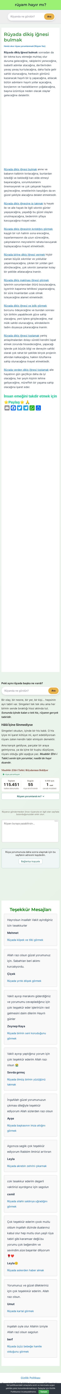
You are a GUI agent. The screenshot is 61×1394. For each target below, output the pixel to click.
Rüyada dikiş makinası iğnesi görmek (26, 280)
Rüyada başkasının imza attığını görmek (26, 1128)
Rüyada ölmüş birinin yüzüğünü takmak (26, 1082)
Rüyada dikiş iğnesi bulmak (20, 169)
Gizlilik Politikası (30, 1377)
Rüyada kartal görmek (20, 1311)
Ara (49, 16)
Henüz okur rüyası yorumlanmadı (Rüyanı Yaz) (25, 46)
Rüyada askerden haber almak (25, 1270)
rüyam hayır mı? (30, 4)
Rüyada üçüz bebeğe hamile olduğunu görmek (24, 1349)
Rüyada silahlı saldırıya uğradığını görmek (27, 1204)
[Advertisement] (30, 132)
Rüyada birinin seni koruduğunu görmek (26, 1036)
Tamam (43, 1392)
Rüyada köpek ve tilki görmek (25, 939)
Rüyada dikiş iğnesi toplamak (21, 335)
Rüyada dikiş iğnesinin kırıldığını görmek (28, 229)
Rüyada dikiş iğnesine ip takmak (23, 203)
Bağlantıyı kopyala (30, 861)
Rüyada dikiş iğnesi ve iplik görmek (25, 305)
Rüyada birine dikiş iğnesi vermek (24, 254)
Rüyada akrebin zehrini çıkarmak (27, 1166)
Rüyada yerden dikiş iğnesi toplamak (26, 369)
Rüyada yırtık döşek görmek (24, 980)
